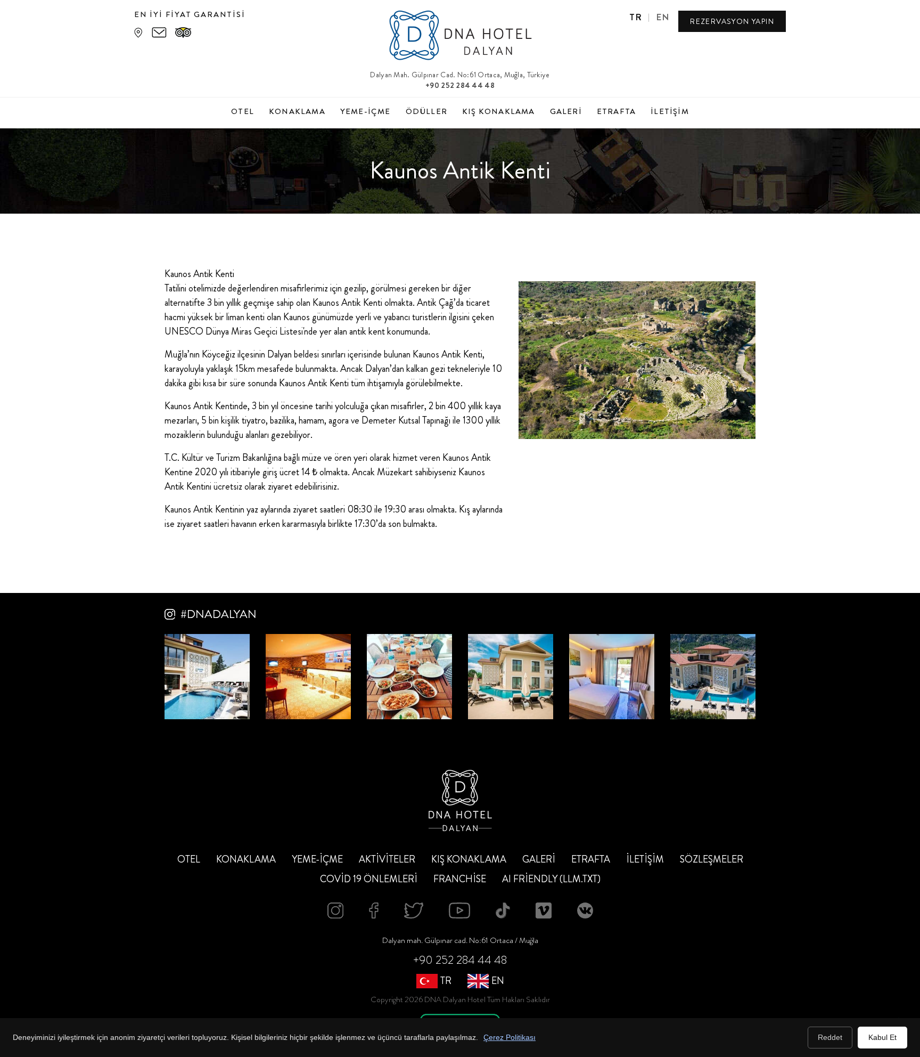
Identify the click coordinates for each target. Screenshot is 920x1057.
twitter (413, 910)
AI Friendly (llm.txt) (551, 879)
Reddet (830, 1037)
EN (663, 17)
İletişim (670, 111)
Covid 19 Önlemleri (368, 879)
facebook (374, 910)
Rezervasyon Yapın (732, 21)
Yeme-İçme (365, 111)
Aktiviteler (387, 859)
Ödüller (426, 111)
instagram (335, 910)
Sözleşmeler (711, 859)
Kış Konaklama (498, 111)
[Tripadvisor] (183, 32)
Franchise (459, 879)
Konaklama (297, 111)
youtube (459, 910)
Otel (242, 111)
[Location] (138, 32)
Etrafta (616, 111)
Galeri (566, 111)
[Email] (159, 32)
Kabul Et (882, 1037)
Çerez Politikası (509, 1037)
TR (636, 17)
